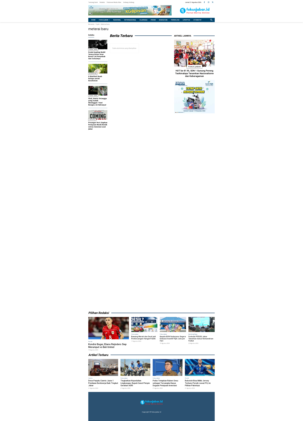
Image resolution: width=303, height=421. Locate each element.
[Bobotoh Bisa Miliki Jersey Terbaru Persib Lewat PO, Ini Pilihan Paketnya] (200, 367)
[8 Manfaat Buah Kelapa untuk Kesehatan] (97, 68)
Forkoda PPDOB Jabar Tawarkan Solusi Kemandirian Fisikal (200, 339)
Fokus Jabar (194, 66)
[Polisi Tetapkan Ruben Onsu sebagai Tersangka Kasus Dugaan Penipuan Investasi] (168, 367)
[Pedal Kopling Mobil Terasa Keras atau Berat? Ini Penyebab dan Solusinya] (97, 44)
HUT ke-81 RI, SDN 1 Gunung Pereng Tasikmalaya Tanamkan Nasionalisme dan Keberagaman (194, 73)
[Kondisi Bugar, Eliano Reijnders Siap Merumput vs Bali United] (108, 328)
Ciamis (90, 378)
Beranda (91, 24)
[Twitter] (213, 2)
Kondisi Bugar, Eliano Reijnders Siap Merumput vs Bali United (107, 345)
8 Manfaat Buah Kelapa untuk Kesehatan (95, 78)
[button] (211, 20)
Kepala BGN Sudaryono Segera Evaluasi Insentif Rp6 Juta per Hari (173, 339)
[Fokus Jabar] (195, 10)
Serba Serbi (93, 49)
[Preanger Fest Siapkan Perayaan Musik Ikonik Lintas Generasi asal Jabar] (97, 115)
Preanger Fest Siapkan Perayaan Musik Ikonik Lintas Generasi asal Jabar (97, 126)
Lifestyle (92, 120)
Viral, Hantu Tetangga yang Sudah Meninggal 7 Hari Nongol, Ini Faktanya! (97, 101)
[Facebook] (204, 2)
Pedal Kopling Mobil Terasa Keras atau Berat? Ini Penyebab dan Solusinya (96, 55)
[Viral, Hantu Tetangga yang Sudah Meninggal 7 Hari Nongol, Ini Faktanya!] (97, 91)
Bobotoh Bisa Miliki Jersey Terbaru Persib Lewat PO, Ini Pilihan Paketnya (198, 383)
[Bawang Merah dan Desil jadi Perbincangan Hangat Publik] (144, 324)
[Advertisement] (194, 211)
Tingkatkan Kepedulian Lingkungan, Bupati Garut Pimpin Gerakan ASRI (135, 383)
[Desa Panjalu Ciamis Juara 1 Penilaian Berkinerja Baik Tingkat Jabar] (103, 367)
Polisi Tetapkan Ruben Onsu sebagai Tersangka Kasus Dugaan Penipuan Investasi (165, 383)
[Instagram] (208, 2)
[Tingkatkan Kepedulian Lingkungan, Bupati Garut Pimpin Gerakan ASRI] (135, 367)
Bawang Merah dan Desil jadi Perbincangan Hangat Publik (143, 338)
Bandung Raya (192, 334)
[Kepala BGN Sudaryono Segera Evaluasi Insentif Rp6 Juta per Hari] (173, 324)
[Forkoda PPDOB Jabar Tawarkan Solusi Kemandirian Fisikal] (201, 324)
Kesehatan (92, 73)
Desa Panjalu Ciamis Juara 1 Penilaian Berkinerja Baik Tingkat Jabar (103, 383)
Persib (90, 341)
